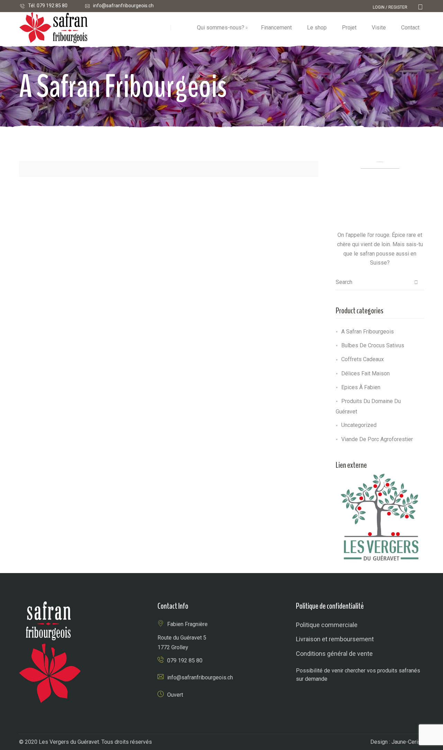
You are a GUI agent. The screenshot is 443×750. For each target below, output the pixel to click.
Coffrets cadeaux (362, 359)
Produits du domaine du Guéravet (368, 406)
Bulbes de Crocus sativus (372, 345)
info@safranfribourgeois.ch (123, 5)
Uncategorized (359, 425)
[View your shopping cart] (420, 7)
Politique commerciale (327, 624)
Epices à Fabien (360, 387)
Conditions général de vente (334, 653)
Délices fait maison (365, 373)
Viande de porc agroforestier (377, 439)
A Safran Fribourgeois (367, 331)
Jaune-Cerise (407, 742)
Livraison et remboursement (335, 639)
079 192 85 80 (52, 5)
